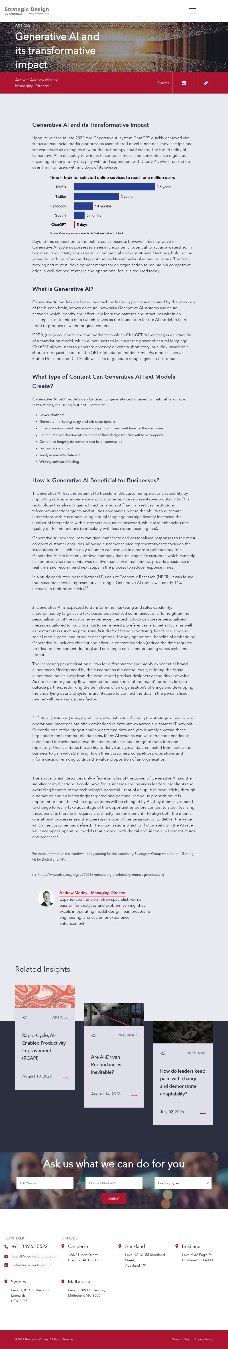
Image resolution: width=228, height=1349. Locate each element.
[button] (193, 11)
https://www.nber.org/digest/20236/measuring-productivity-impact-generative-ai (101, 874)
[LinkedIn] (184, 83)
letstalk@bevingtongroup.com (35, 1256)
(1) (87, 587)
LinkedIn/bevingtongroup (32, 1265)
